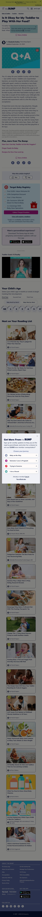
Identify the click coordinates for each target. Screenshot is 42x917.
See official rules (21, 479)
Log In (27, 477)
